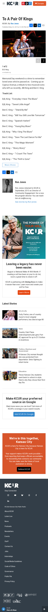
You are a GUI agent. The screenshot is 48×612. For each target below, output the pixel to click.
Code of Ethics (10, 566)
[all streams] (45, 609)
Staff (7, 541)
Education (22, 371)
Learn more (24, 292)
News (21, 329)
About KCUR (9, 511)
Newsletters (9, 531)
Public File (8, 576)
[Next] (43, 60)
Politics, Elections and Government (27, 350)
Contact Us (9, 546)
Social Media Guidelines (13, 561)
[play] (3, 609)
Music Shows (10, 165)
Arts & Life (23, 311)
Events (7, 536)
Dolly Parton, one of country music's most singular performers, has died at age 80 (31, 317)
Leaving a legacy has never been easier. (24, 265)
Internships (9, 556)
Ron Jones (15, 23)
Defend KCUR (24, 469)
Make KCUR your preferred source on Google (24, 400)
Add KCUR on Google (24, 414)
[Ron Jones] (7, 186)
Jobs (6, 551)
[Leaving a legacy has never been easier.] (24, 237)
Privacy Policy (10, 581)
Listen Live (8, 516)
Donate (40, 3)
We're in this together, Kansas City (24, 440)
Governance (9, 571)
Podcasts (8, 526)
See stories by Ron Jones (26, 202)
